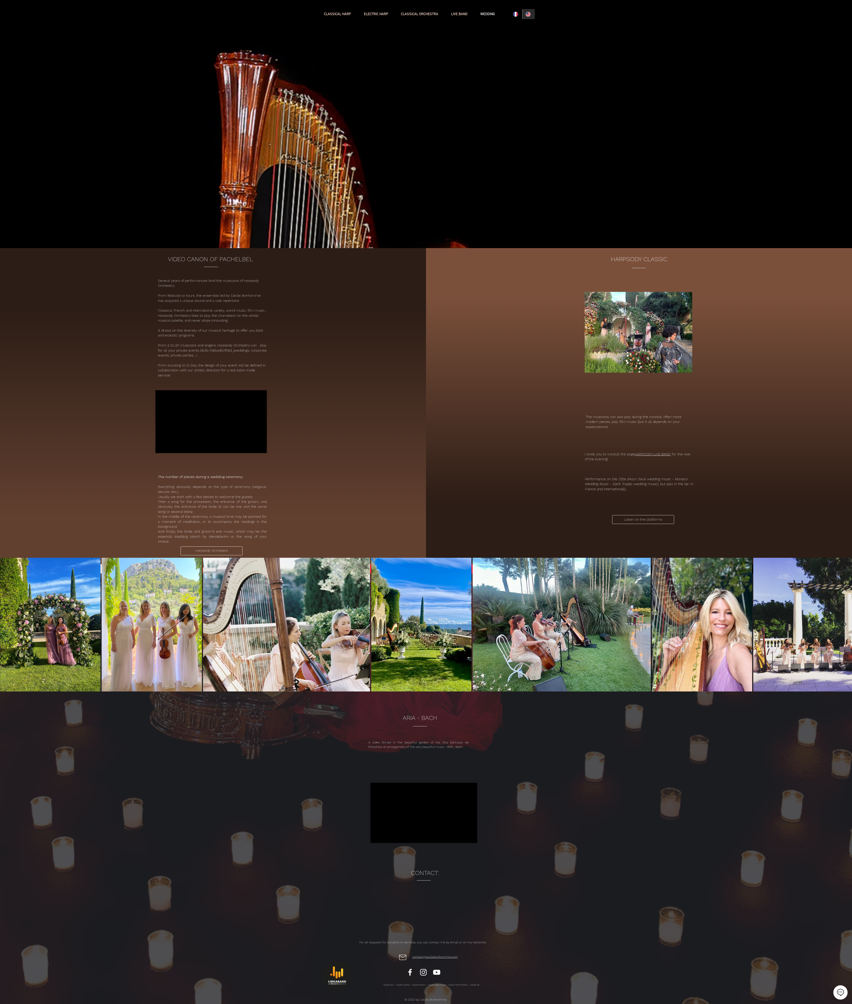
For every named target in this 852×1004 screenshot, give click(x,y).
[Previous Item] (7, 624)
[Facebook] (410, 972)
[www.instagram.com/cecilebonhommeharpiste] (423, 972)
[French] (516, 14)
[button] (643, 519)
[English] (528, 14)
